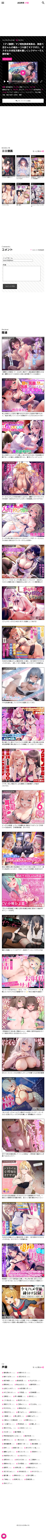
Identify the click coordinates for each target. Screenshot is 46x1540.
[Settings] (33, 81)
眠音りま (18, 1448)
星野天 (8, 1467)
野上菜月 (19, 1416)
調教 (20, 95)
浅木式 (33, 1396)
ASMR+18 (25, 1525)
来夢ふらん (30, 1420)
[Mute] (24, 81)
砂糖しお (35, 1424)
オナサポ (10, 92)
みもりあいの (10, 1392)
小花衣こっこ (25, 1428)
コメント (23, 265)
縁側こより (9, 1452)
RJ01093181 (7, 59)
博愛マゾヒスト (24, 87)
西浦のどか (32, 1467)
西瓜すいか (23, 1400)
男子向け (21, 40)
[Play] (4, 81)
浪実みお (8, 1460)
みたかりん (37, 1471)
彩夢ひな (18, 1479)
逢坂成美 (21, 1380)
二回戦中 (35, 1460)
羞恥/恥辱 (9, 95)
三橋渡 (8, 1416)
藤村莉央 (35, 1384)
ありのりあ (21, 1460)
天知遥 (23, 1392)
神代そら (8, 1440)
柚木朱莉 (29, 1436)
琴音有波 (22, 1424)
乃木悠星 (22, 1464)
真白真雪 (36, 1444)
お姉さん (16, 92)
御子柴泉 (9, 1380)
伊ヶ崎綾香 (20, 1396)
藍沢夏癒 (19, 1432)
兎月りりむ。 (10, 1428)
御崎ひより (32, 1416)
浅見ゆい (36, 1452)
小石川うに (24, 1456)
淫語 (3, 95)
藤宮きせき (35, 1464)
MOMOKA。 (10, 1408)
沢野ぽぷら (9, 1412)
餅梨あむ (8, 1384)
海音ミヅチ (9, 1404)
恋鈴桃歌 (35, 1392)
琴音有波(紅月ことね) (13, 1436)
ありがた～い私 (33, 1448)
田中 (7, 1448)
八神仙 (7, 1479)
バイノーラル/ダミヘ (27, 92)
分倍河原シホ (25, 1388)
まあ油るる (24, 1471)
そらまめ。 (35, 1404)
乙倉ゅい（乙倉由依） (13, 1420)
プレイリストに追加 (24, 101)
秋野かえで (24, 1373)
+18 (23, 2)
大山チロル (35, 1380)
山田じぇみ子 (10, 1388)
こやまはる (9, 1400)
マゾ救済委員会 (36, 90)
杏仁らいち (23, 1452)
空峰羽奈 (30, 1479)
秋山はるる (21, 1384)
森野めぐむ (9, 1464)
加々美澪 (31, 1475)
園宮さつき (23, 1444)
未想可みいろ (10, 1456)
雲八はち (22, 1412)
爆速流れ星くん (7, 90)
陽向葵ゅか (9, 1373)
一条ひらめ (21, 1440)
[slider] (11, 81)
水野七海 (19, 1467)
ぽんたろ (21, 90)
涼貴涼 (8, 1396)
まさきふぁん (9, 1471)
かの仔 (8, 1432)
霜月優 (7, 1475)
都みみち (35, 1440)
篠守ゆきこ (35, 1412)
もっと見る (37, 151)
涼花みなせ (24, 1377)
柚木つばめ (9, 1377)
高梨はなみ (24, 1408)
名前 (23, 258)
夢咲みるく (19, 1475)
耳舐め (16, 95)
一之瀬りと (9, 1424)
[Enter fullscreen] (41, 81)
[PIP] (37, 81)
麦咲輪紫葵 (9, 87)
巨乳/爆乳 (38, 92)
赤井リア (8, 1483)
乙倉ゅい (22, 1404)
